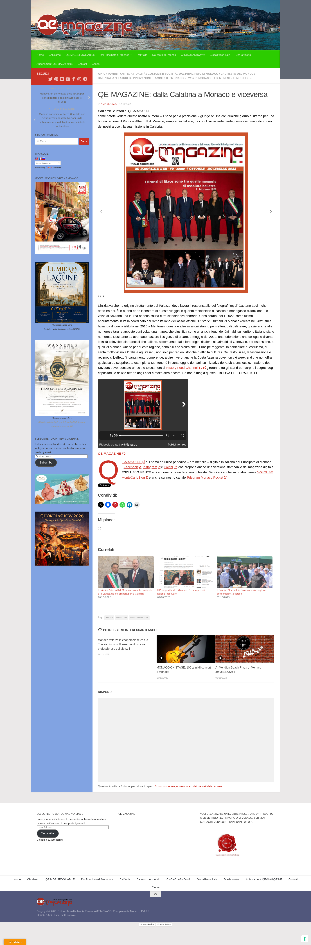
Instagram (150, 467)
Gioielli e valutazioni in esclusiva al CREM (62, 329)
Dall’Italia (142, 54)
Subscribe (45, 462)
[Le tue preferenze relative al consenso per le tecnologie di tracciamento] (304, 938)
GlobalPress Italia (220, 54)
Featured (123, 78)
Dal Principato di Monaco (114, 54)
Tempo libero (243, 78)
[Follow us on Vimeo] (62, 79)
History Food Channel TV (184, 368)
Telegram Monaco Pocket (205, 477)
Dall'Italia (106, 78)
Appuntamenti (108, 73)
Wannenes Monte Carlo (62, 325)
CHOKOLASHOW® (193, 54)
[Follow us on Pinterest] (56, 79)
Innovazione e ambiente (151, 78)
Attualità (138, 73)
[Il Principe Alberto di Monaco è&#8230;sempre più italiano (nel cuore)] (185, 572)
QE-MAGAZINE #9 (111, 453)
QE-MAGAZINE (132, 462)
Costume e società (162, 73)
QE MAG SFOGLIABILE (80, 54)
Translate (57, 167)
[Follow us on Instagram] (79, 79)
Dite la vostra (243, 54)
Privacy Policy (147, 924)
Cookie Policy (164, 924)
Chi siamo (55, 54)
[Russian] (43, 158)
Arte (125, 73)
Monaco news (182, 78)
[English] (36, 158)
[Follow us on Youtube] (68, 79)
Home (40, 54)
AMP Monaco (109, 104)
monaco (109, 617)
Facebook (131, 467)
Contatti (82, 63)
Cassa (96, 63)
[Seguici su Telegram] (85, 79)
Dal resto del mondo (164, 54)
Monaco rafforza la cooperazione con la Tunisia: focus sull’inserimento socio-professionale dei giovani (123, 644)
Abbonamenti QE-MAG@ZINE (55, 63)
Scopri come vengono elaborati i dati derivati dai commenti (189, 786)
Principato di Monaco (139, 617)
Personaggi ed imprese (213, 78)
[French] (40, 158)
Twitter (168, 467)
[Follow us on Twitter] (50, 79)
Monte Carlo (121, 617)
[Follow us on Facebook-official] (73, 79)
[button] (271, 211)
